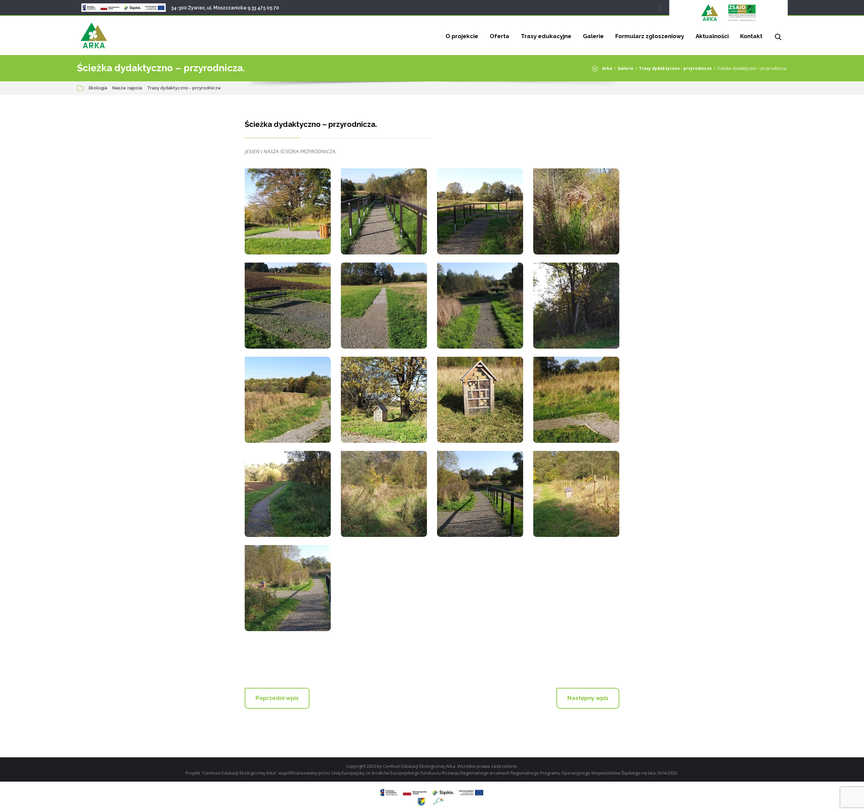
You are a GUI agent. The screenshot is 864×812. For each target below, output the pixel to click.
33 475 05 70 (265, 7)
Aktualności (712, 36)
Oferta (499, 36)
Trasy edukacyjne (546, 36)
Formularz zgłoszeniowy (649, 36)
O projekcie (462, 36)
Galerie (593, 36)
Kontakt (751, 36)
